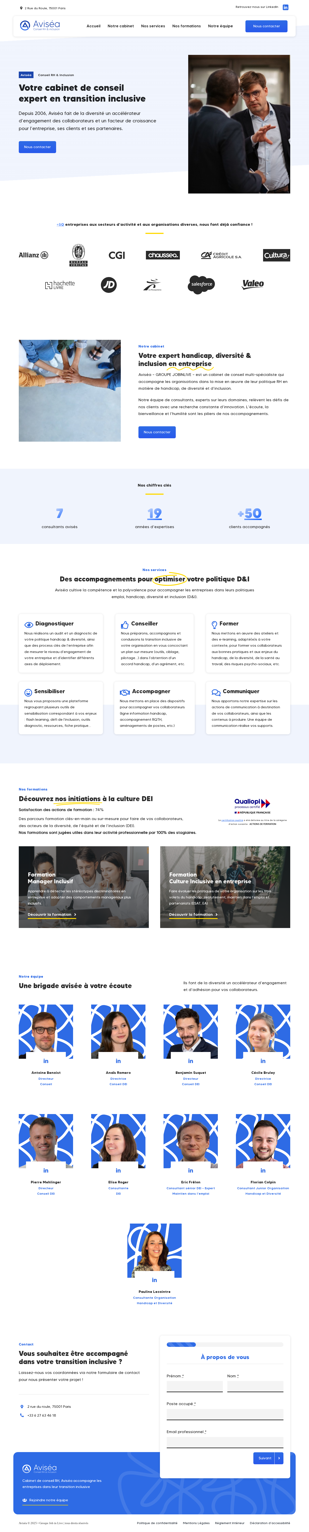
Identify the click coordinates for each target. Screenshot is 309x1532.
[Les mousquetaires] (152, 281)
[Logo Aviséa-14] (39, 18)
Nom (233, 1375)
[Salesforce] (201, 277)
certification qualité (232, 820)
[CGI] (117, 253)
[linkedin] (285, 7)
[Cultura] (276, 251)
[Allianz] (33, 253)
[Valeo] (252, 282)
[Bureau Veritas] (78, 246)
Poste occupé (181, 1403)
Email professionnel (187, 1431)
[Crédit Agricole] (221, 253)
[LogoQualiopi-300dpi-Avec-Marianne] (252, 796)
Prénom (175, 1375)
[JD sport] (109, 279)
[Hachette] (60, 282)
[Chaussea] (163, 252)
